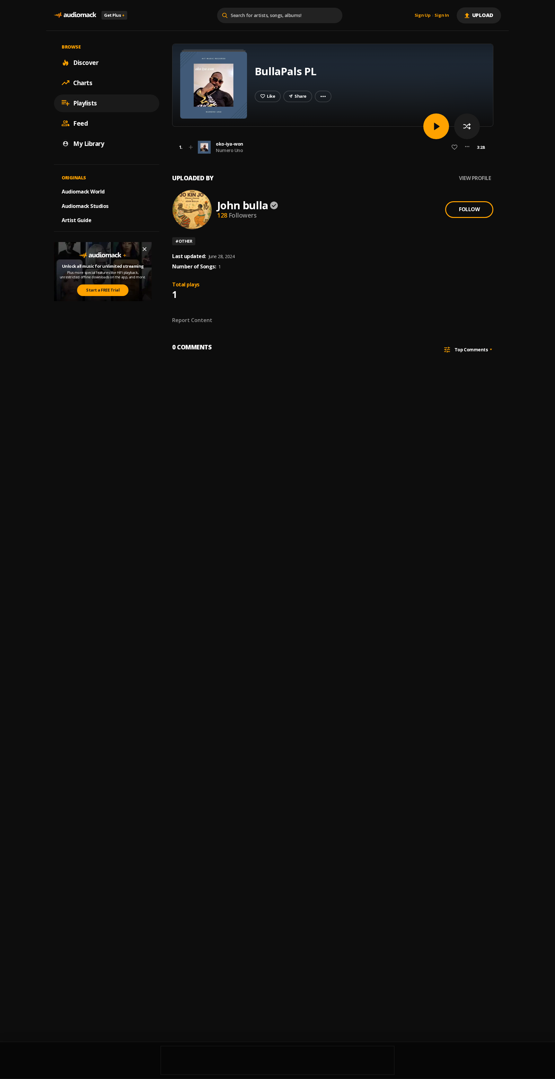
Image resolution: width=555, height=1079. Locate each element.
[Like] (454, 147)
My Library (88, 143)
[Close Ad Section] (144, 249)
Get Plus (114, 15)
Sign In (442, 15)
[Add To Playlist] (191, 147)
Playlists (85, 103)
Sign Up (423, 15)
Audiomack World (83, 191)
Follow (469, 209)
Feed (80, 123)
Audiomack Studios (85, 205)
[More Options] (467, 147)
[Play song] (436, 126)
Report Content (192, 320)
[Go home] (75, 15)
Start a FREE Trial (102, 290)
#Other (183, 241)
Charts (82, 82)
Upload (483, 15)
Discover (85, 62)
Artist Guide (76, 220)
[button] (330, 147)
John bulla (242, 205)
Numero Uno (229, 150)
